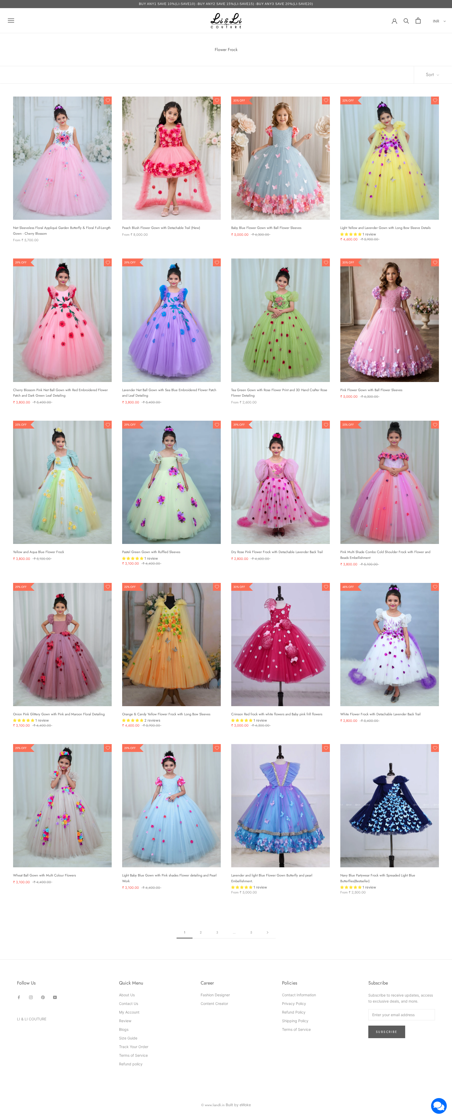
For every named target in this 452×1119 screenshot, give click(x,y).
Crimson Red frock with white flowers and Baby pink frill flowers (276, 714)
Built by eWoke (238, 1105)
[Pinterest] (43, 997)
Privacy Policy (294, 1003)
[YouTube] (55, 997)
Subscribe (387, 1032)
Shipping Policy (295, 1021)
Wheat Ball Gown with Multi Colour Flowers (44, 875)
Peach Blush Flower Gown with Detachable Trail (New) (161, 227)
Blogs (123, 1029)
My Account (129, 1012)
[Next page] (267, 932)
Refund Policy (294, 1012)
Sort (430, 74)
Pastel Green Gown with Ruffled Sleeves (151, 551)
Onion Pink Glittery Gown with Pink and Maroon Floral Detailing (59, 714)
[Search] (406, 20)
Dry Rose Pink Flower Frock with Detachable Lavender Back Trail (277, 551)
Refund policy (131, 1064)
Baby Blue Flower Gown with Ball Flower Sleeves (266, 227)
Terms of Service (133, 1055)
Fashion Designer (215, 995)
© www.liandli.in (213, 1105)
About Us (127, 995)
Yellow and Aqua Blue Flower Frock (38, 551)
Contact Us (128, 1003)
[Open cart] (418, 21)
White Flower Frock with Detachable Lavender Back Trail (380, 714)
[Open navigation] (11, 20)
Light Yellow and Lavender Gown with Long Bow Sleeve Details (385, 227)
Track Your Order (133, 1046)
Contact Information (299, 995)
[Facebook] (19, 997)
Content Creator (214, 1003)
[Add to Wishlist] (108, 100)
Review (125, 1021)
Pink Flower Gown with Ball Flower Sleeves (371, 389)
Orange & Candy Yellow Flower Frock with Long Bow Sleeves (166, 714)
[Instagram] (31, 997)
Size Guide (128, 1038)
